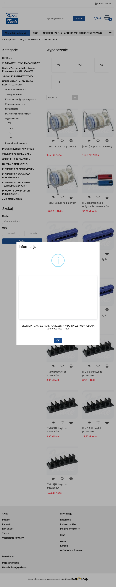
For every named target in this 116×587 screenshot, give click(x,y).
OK (58, 340)
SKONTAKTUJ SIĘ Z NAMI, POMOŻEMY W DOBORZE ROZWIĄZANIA (58, 325)
